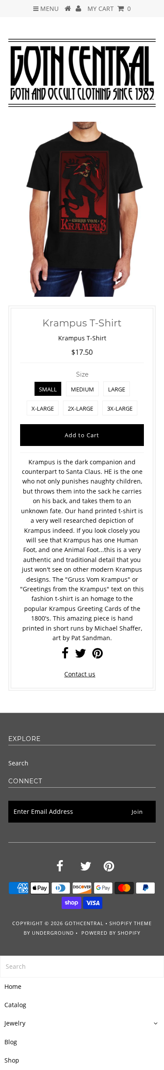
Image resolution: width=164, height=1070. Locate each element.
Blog (10, 1042)
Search (18, 763)
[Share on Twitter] (80, 655)
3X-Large (120, 408)
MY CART (109, 8)
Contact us (79, 674)
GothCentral (84, 923)
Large (116, 389)
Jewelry (14, 1023)
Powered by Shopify (110, 932)
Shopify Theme (130, 923)
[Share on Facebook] (65, 655)
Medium (82, 389)
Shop (11, 1060)
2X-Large (80, 408)
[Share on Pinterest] (97, 655)
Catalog (15, 1005)
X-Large (42, 408)
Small (48, 389)
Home (12, 986)
